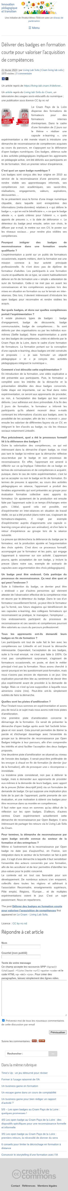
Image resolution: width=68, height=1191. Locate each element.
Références (28, 1185)
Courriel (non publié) (14, 952)
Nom (4, 942)
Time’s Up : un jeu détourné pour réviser (24, 1072)
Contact (15, 1185)
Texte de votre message (16, 962)
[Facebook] (3, 79)
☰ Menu (34, 28)
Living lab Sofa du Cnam (38, 92)
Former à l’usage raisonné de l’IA (20, 1079)
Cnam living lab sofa (52, 70)
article (8, 92)
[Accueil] (34, 13)
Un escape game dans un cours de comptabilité (28, 1092)
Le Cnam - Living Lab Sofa (32, 914)
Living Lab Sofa (31, 70)
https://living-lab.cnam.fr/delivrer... (43, 85)
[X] (6, 79)
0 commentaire (24, 73)
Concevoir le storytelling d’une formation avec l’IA (29, 1154)
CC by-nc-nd (20, 923)
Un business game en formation (19, 1085)
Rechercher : (15, 1053)
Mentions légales (47, 1185)
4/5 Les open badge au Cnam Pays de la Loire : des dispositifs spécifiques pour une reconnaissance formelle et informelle (33, 1123)
